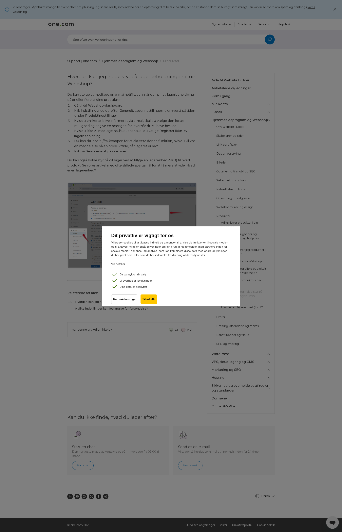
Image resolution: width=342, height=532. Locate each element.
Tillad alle (148, 299)
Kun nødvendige (124, 299)
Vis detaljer (118, 264)
